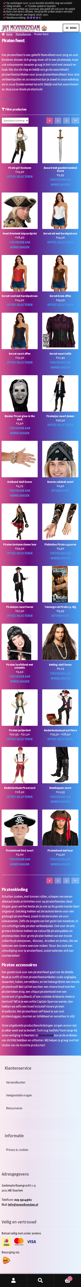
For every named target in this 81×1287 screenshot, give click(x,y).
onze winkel (46, 1035)
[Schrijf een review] (34, 17)
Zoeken (40, 1280)
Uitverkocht (60, 490)
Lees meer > (9, 98)
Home (9, 34)
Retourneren (14, 1108)
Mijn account (13, 1280)
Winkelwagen (62, 1277)
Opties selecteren (20, 176)
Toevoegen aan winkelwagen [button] (60, 182)
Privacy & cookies (17, 1150)
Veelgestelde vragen (19, 1095)
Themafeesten (23, 34)
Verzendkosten (15, 1082)
